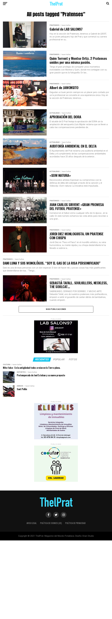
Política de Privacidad (75, 523)
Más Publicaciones (56, 309)
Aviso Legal (32, 523)
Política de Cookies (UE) (51, 523)
